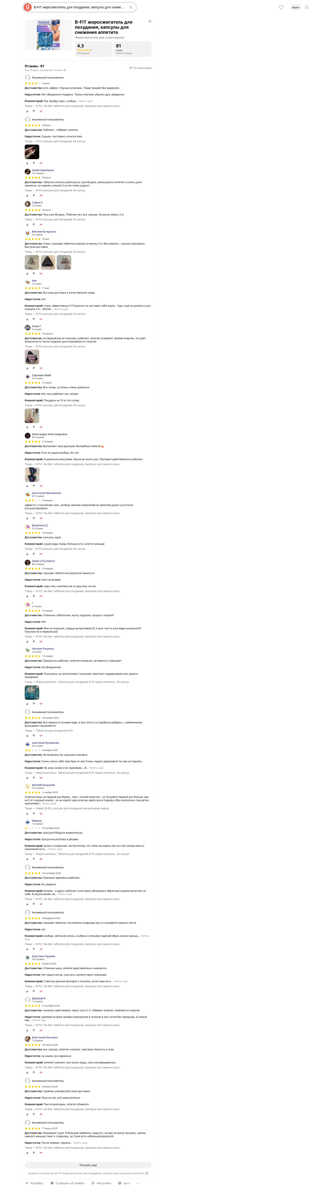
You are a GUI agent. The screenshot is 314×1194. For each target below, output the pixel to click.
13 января (47, 656)
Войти (295, 7)
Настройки (104, 1183)
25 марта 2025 (50, 1044)
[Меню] (306, 7)
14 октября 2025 (51, 828)
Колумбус (37, 1183)
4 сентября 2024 (51, 1005)
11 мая (45, 288)
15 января (47, 532)
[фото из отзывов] (32, 152)
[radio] (27, 111)
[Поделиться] (150, 21)
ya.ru (126, 1183)
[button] (141, 68)
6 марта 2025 (49, 963)
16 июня (46, 177)
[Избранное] (281, 7)
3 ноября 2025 (50, 792)
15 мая (45, 239)
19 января (47, 500)
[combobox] (79, 7)
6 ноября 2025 (49, 750)
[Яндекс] (28, 7)
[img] (33, 83)
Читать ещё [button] (85, 100)
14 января (47, 568)
